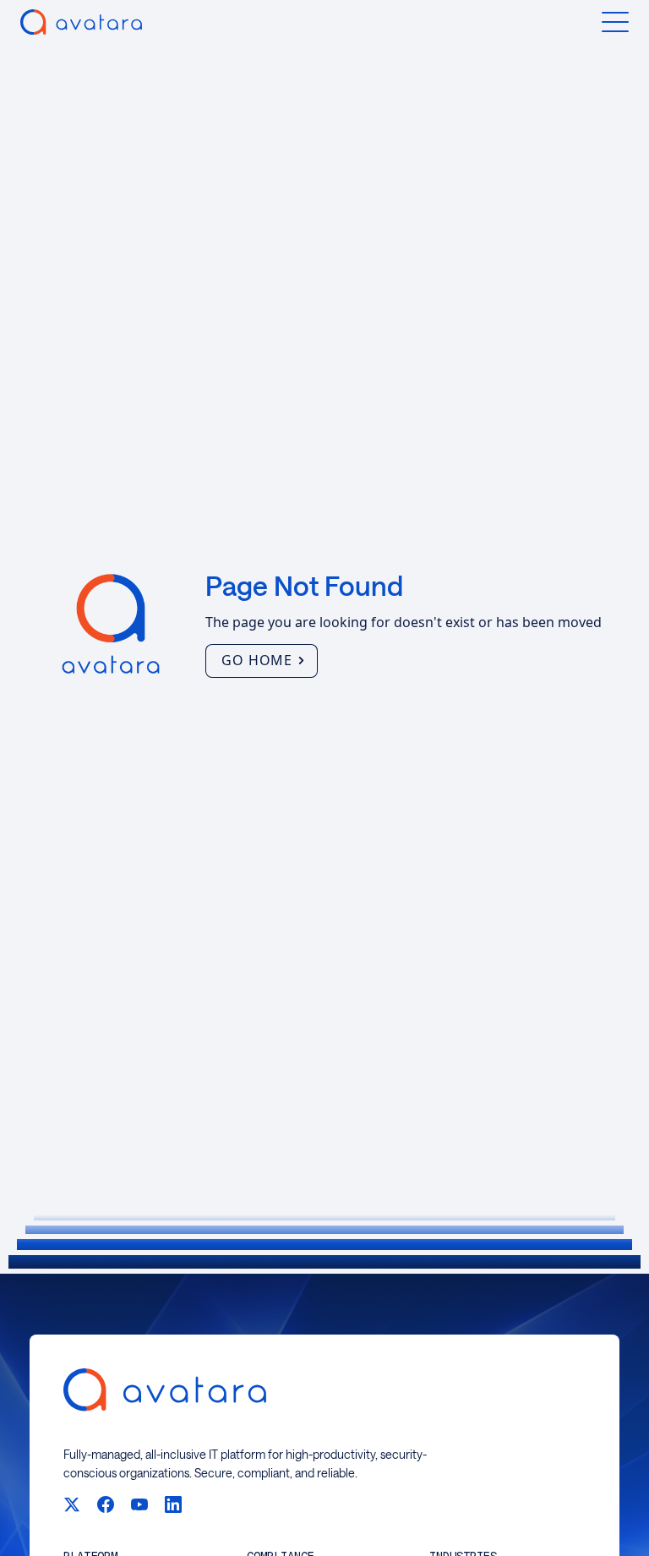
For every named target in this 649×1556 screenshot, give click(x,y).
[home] (81, 22)
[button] (615, 21)
